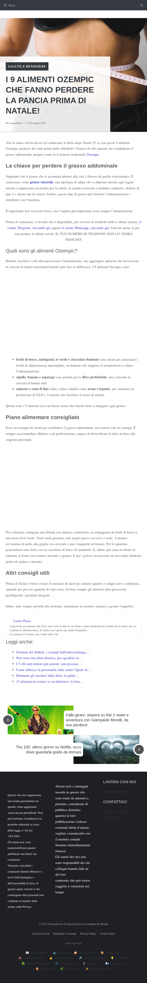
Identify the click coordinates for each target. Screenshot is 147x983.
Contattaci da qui (115, 791)
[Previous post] (8, 720)
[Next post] (139, 750)
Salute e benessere (27, 66)
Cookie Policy (107, 933)
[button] (141, 5)
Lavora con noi (41, 933)
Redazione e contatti (64, 933)
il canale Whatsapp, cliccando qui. (86, 227)
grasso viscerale (41, 181)
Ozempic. (93, 154)
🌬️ (115, 963)
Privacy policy (88, 933)
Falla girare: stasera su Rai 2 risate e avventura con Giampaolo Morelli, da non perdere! (97, 720)
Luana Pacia (15, 123)
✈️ (92, 958)
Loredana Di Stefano (97, 924)
